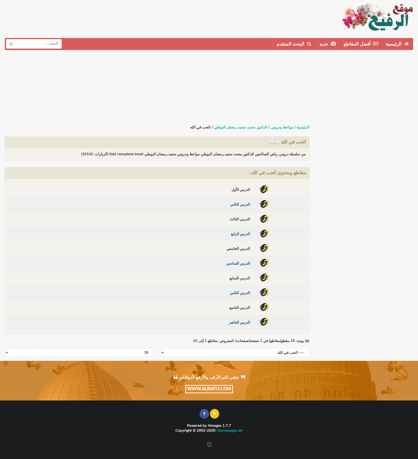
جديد (324, 44)
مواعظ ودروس (282, 127)
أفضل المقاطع (357, 44)
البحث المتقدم (291, 44)
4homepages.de (229, 430)
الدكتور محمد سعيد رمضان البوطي (240, 127)
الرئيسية (394, 44)
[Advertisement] (200, 17)
